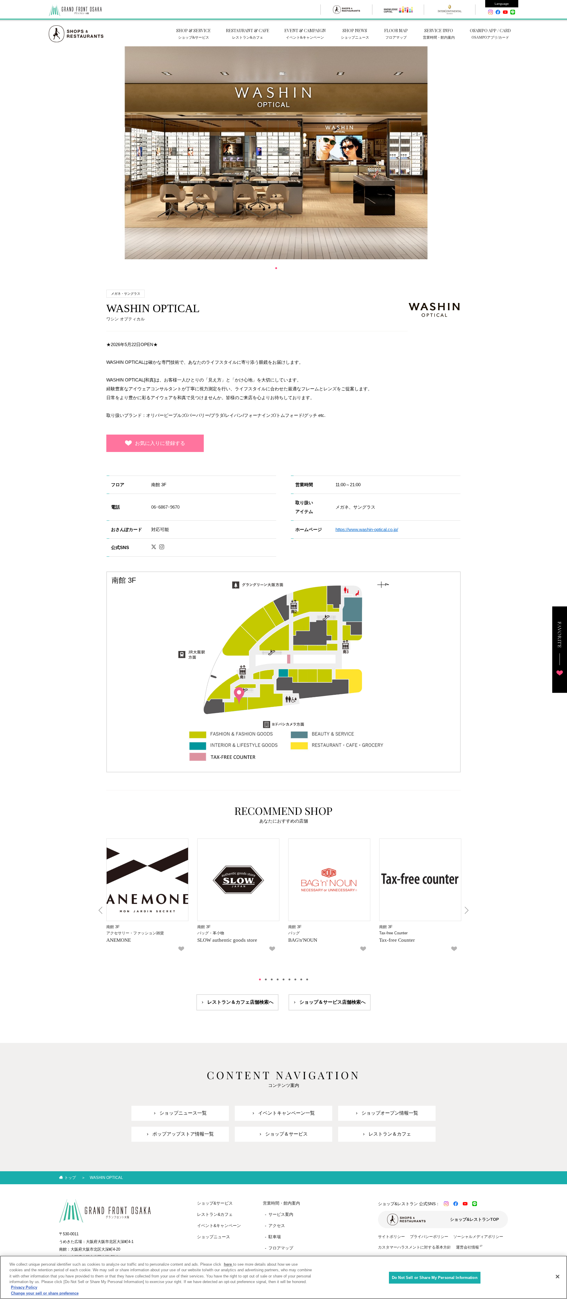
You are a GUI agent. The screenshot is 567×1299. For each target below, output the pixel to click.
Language (502, 3)
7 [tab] (295, 979)
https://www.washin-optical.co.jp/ (366, 529)
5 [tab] (283, 979)
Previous (101, 910)
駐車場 (274, 1236)
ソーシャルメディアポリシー (478, 1236)
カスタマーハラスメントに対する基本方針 (414, 1247)
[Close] (557, 1276)
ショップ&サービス (215, 1203)
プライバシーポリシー (429, 1236)
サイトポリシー (391, 1236)
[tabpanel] (276, 152)
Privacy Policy (24, 1287)
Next (466, 910)
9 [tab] (307, 979)
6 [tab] (289, 979)
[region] (283, 1277)
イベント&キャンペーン (219, 1225)
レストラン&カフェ (215, 1214)
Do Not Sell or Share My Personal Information (435, 1277)
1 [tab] (276, 268)
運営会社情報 (467, 1247)
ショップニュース (213, 1236)
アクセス (276, 1225)
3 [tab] (271, 979)
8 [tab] (301, 979)
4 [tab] (277, 979)
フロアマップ (280, 1248)
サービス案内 (280, 1214)
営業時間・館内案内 (281, 1203)
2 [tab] (265, 979)
